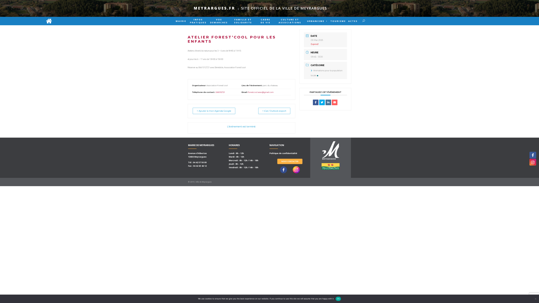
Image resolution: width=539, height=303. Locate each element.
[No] (535, 298)
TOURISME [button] (338, 21)
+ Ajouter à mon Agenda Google (214, 111)
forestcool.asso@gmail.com (261, 92)
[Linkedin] (328, 102)
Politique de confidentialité (283, 153)
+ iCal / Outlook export (274, 111)
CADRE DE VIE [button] (265, 21)
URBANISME (316, 21)
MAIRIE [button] (181, 21)
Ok (338, 299)
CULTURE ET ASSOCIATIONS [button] (290, 21)
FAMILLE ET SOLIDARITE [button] (243, 21)
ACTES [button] (353, 21)
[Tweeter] (322, 102)
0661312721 (220, 92)
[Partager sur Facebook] (315, 102)
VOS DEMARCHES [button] (219, 21)
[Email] (334, 102)
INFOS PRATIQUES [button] (198, 21)
